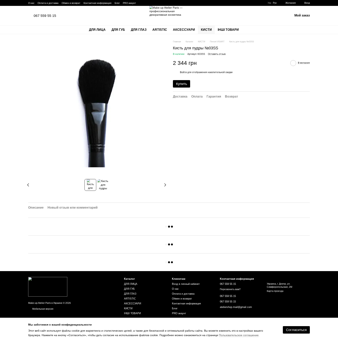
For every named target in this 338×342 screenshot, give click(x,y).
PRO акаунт (129, 3)
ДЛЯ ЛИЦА (97, 29)
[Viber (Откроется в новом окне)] (150, 3)
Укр (269, 3)
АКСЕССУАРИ (184, 29)
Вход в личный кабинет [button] (186, 283)
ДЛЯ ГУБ (118, 29)
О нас (31, 3)
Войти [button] (183, 72)
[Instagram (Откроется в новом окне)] (141, 3)
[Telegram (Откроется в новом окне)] (146, 3)
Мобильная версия (42, 309)
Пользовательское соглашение (239, 335)
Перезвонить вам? (230, 289)
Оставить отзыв (217, 54)
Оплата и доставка (48, 3)
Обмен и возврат (71, 3)
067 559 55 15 (45, 15)
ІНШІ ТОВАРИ (228, 29)
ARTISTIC (159, 29)
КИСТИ (206, 29)
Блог (117, 3)
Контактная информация (97, 3)
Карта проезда (275, 291)
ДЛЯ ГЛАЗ (139, 29)
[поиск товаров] (249, 30)
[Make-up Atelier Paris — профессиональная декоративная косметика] (47, 286)
